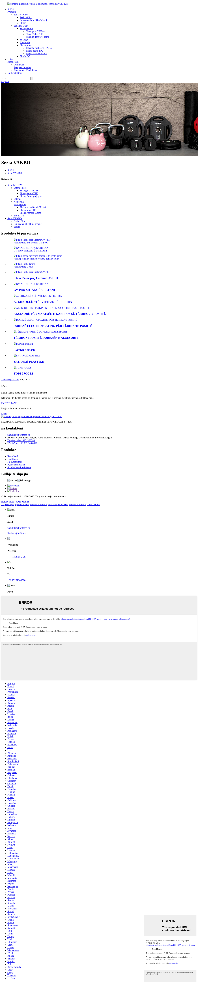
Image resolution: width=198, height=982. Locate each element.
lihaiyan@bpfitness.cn (18, 533)
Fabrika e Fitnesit (38, 504)
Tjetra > (12, 379)
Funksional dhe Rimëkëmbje (34, 20)
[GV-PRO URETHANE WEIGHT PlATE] (32, 272)
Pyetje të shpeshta (22, 67)
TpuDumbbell (22, 504)
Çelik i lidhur (93, 504)
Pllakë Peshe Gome (23, 266)
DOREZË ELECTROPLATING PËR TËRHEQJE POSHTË (53, 325)
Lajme (10, 59)
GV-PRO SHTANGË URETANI (30, 250)
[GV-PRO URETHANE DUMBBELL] (31, 284)
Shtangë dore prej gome (37, 37)
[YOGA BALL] (22, 367)
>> (17, 379)
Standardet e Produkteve (25, 70)
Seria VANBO (21, 14)
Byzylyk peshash (24, 349)
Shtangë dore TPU (35, 34)
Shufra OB (25, 56)
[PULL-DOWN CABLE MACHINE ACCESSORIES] (52, 308)
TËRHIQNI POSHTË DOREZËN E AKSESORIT (46, 337)
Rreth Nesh (13, 62)
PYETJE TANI (9, 403)
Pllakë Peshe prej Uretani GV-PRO (31, 242)
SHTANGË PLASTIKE (29, 361)
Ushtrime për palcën (58, 504)
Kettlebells (25, 42)
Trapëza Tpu (7, 504)
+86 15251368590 (16, 580)
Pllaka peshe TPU (35, 50)
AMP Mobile (22, 501)
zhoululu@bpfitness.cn (18, 434)
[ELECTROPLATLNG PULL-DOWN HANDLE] (45, 319)
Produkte (11, 11)
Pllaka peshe (26, 45)
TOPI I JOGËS (23, 373)
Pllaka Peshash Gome (36, 53)
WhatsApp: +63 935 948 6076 (22, 443)
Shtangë (24, 39)
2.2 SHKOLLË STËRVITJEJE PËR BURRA (43, 302)
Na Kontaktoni (14, 73)
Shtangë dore (26, 28)
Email (4, 413)
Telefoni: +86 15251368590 (21, 440)
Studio (23, 23)
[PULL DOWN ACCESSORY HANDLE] (40, 331)
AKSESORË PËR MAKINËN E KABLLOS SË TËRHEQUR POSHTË (60, 313)
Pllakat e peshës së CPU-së (39, 48)
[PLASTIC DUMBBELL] (27, 355)
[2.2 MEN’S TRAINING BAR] (38, 296)
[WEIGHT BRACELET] (23, 343)
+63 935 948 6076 (16, 557)
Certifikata (19, 64)
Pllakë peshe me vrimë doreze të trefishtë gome (36, 258)
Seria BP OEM (21, 25)
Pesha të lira (26, 17)
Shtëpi (10, 9)
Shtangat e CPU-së (35, 31)
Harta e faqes (7, 501)
